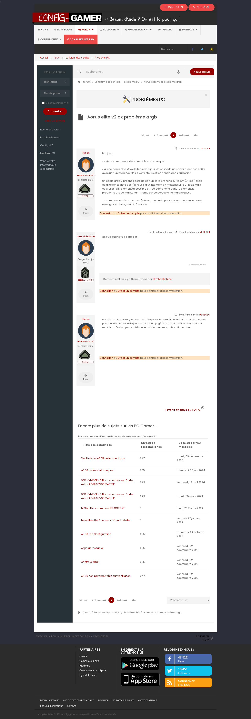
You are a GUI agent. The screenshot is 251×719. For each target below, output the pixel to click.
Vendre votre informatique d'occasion (48, 165)
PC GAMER (103, 700)
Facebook (192, 49)
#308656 (204, 314)
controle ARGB (90, 562)
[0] (143, 99)
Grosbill (83, 656)
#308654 (204, 232)
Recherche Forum (50, 129)
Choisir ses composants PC (78, 700)
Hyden (86, 153)
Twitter (202, 49)
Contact (71, 706)
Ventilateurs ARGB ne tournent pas (103, 458)
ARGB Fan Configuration (96, 534)
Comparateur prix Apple (92, 670)
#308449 (205, 148)
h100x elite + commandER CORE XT (103, 508)
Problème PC (47, 153)
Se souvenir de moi (57, 103)
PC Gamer (109, 29)
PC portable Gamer (123, 700)
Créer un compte (55, 120)
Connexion (106, 213)
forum (86, 29)
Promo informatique (51, 706)
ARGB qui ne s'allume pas (97, 470)
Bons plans (64, 29)
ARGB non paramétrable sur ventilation (106, 576)
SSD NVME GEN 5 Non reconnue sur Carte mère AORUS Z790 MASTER (107, 482)
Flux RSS (212, 49)
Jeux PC (167, 29)
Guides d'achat (138, 29)
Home (44, 29)
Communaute (49, 39)
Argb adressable (92, 548)
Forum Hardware (49, 700)
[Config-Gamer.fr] (106, 18)
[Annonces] (178, 72)
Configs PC (47, 145)
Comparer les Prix (82, 39)
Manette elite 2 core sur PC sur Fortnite (105, 520)
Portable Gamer (49, 137)
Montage (188, 29)
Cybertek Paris (87, 675)
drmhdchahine (86, 236)
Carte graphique (147, 700)
